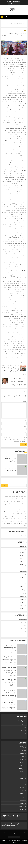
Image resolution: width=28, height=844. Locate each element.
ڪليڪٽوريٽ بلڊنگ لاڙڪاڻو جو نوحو (10, 469)
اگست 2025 (24, 574)
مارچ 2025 (24, 590)
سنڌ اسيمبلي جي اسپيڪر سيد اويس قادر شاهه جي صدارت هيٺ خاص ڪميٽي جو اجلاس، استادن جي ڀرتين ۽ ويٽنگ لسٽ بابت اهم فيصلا (9, 660)
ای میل (24, 426)
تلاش (25, 480)
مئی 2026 (24, 549)
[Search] (4, 16)
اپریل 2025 (23, 587)
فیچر (25, 30)
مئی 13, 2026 (12, 685)
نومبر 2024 (23, 602)
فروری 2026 (23, 555)
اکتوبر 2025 (23, 568)
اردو (2, 17)
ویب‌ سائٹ (24, 432)
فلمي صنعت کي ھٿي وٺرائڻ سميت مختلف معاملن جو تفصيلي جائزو (16, 497)
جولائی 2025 (23, 577)
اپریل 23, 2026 (12, 696)
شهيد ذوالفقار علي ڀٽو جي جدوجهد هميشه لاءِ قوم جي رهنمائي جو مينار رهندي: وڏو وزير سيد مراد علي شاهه (15, 511)
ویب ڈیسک (23, 37)
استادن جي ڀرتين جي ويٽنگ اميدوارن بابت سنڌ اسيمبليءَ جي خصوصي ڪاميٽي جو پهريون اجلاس (14, 523)
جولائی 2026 (23, 546)
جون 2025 (24, 580)
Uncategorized (22, 619)
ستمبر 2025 (23, 571)
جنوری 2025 (23, 596)
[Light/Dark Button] (7, 16)
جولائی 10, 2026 (12, 652)
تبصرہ (24, 401)
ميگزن (25, 635)
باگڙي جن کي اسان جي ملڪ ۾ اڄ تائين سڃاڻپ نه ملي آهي (9, 458)
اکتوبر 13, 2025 (12, 461)
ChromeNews (20, 840)
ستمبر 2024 (23, 608)
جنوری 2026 (23, 558)
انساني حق (24, 622)
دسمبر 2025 (23, 562)
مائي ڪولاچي (23, 628)
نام (25, 420)
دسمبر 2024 (23, 599)
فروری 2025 (23, 593)
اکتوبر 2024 (23, 605)
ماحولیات (24, 631)
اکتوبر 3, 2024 (17, 37)
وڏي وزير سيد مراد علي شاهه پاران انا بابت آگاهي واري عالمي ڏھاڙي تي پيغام (9, 681)
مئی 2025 (24, 583)
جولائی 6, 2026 (12, 675)
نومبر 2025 (23, 565)
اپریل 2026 (23, 552)
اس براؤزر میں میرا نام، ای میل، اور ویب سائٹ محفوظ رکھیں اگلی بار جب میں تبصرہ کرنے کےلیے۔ (13, 439)
